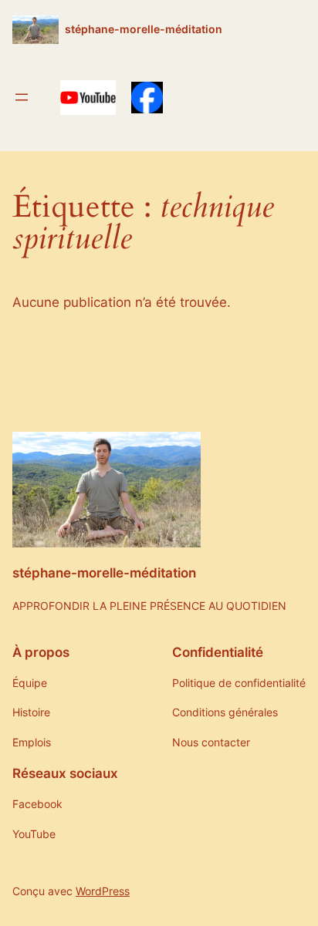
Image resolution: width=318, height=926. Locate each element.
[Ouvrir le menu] (21, 97)
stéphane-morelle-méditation (143, 28)
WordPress (103, 890)
